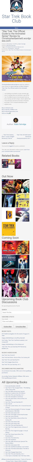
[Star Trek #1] (22, 296)
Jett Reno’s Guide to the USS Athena (15, 393)
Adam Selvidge (21, 44)
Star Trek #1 (8, 404)
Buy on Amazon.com (7, 108)
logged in (11, 146)
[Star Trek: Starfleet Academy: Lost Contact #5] (9, 192)
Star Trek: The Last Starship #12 (10, 360)
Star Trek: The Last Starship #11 (14, 402)
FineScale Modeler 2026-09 (12, 386)
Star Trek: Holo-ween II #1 (12, 413)
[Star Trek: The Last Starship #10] (22, 192)
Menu (16, 28)
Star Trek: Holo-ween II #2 (12, 421)
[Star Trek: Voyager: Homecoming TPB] (9, 207)
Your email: (5, 319)
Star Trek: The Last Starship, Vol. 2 (11, 364)
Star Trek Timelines (10, 439)
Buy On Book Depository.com (10, 111)
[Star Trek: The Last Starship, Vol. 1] (22, 268)
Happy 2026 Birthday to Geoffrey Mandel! (13, 338)
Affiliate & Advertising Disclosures (10, 459)
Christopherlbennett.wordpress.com (15, 47)
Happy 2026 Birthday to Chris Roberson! (13, 344)
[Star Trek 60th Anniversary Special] (22, 254)
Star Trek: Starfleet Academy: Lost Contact (17, 447)
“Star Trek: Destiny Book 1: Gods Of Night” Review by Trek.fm (8, 136)
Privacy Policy (9, 461)
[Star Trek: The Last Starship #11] (9, 296)
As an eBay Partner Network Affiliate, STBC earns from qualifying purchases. (15, 377)
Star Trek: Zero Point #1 (8, 355)
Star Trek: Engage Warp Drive (10, 362)
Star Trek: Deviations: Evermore (14, 396)
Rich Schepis (24, 86)
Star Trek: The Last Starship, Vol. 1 (14, 395)
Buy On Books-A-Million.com (9, 109)
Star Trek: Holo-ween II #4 (12, 445)
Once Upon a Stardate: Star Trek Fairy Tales (17, 456)
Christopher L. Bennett (13, 48)
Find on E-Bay (5, 113)
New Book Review (11, 45)
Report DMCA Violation (21, 461)
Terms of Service (26, 459)
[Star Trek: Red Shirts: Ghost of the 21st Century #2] (22, 282)
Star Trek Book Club (16, 18)
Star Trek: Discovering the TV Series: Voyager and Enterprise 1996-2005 (17, 410)
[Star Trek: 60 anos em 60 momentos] (9, 235)
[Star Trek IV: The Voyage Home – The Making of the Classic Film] (9, 254)
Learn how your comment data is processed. (16, 150)
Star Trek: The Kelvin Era (12, 438)
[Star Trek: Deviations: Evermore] (9, 282)
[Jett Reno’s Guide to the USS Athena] (9, 268)
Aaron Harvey (14, 86)
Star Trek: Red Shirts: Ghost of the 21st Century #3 (16, 357)
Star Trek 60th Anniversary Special (14, 391)
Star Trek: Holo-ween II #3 (12, 423)
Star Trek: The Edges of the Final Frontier (16, 414)
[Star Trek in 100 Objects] (22, 207)
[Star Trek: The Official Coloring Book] (22, 221)
